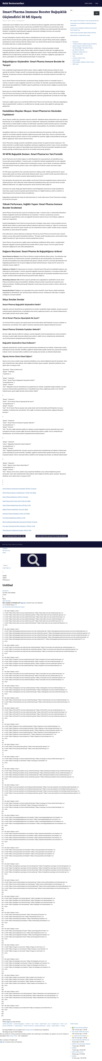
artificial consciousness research (81, 1044)
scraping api (55, 1024)
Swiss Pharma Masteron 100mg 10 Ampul (15, 497)
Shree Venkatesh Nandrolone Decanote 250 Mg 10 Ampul (20, 522)
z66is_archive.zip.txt (77, 1052)
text (4, 605)
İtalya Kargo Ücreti (78, 54)
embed (16, 607)
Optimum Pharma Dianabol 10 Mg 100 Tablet (16, 513)
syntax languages (19, 1024)
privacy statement (8, 1026)
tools (6, 550)
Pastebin (5, 548)
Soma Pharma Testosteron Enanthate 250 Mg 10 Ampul (19, 488)
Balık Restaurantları (13, 3)
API (3, 550)
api (49, 1024)
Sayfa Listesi (88, 3)
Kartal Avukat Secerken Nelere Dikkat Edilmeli (83, 32)
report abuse (55, 1026)
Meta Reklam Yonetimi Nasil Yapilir (80, 35)
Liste (96, 3)
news (61, 1024)
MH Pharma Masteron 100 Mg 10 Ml (14, 536)
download (8, 607)
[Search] (33, 560)
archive (28, 1024)
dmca (48, 1026)
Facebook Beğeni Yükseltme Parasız (83, 48)
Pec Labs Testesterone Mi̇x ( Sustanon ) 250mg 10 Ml (19, 526)
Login (4, 568)
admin (13, 20)
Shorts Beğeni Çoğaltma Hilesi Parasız (83, 62)
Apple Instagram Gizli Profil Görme (82, 46)
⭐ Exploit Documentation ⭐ (80, 1036)
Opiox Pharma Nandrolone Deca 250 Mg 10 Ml (17, 505)
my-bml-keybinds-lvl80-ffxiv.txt (80, 1040)
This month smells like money (80, 1031)
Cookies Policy (13, 1036)
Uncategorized (20, 20)
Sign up (8, 568)
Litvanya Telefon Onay (79, 58)
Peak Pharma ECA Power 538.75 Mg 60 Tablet (17, 501)
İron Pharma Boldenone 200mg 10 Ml (14, 518)
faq (9, 550)
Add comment (6, 601)
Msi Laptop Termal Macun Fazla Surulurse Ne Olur (84, 20)
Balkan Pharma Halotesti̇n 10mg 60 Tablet (15, 509)
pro (66, 1024)
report (22, 607)
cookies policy (18, 1026)
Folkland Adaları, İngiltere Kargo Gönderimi (85, 44)
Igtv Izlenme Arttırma (78, 50)
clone (12, 607)
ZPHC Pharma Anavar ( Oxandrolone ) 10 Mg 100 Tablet (19, 493)
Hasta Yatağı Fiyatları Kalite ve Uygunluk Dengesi (51, 536)
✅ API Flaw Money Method (80, 1027)
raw (4, 607)
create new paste (7, 1024)
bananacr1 (6, 590)
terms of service (28, 1026)
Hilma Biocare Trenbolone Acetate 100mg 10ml (17, 530)
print (19, 607)
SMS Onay (75, 64)
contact (63, 1026)
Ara (71, 10)
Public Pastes (74, 1024)
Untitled (74, 1048)
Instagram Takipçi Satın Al (80, 52)
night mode (43, 1024)
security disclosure (40, 1026)
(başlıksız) (75, 42)
